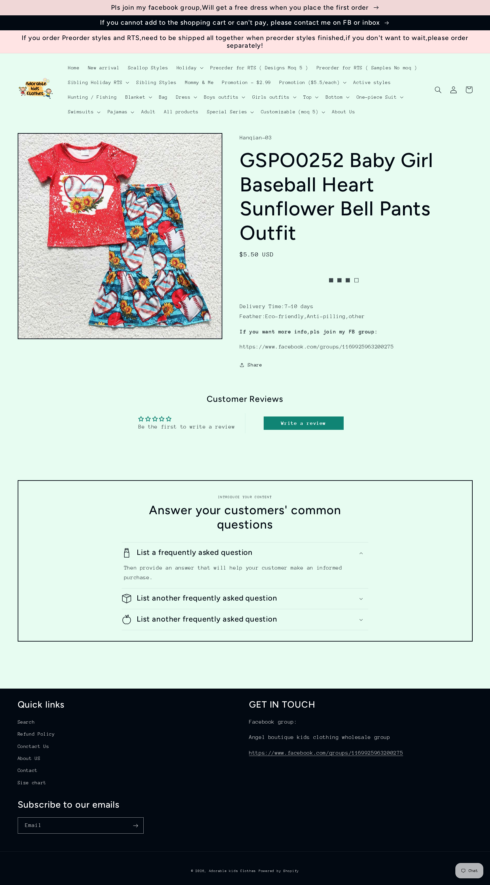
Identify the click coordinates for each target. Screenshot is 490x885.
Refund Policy (36, 734)
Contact (28, 770)
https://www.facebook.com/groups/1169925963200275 (326, 753)
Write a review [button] (303, 423)
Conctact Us (33, 746)
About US (29, 758)
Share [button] (255, 364)
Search (26, 722)
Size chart (32, 782)
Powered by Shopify (279, 871)
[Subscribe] (135, 825)
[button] (189, 67)
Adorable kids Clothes (232, 871)
